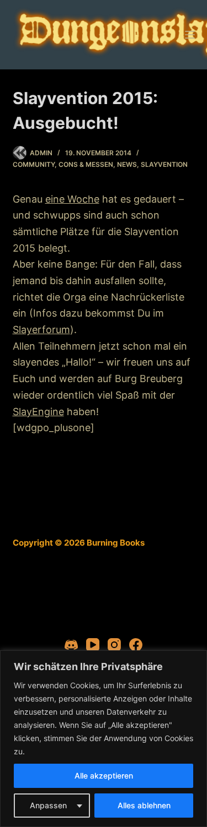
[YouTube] (92, 644)
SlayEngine (38, 411)
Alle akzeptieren (104, 775)
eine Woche (72, 199)
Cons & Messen (86, 164)
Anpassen (48, 805)
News (127, 164)
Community (34, 164)
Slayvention (164, 164)
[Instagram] (114, 644)
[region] (103, 738)
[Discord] (71, 644)
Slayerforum (41, 329)
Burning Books (116, 542)
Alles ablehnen (144, 805)
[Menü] (190, 35)
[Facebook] (135, 644)
